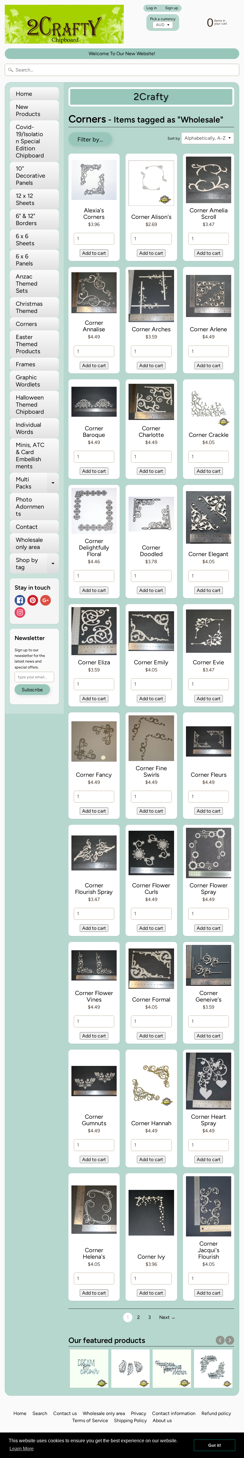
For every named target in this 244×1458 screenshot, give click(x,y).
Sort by (174, 138)
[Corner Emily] (151, 632)
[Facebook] (20, 600)
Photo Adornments (30, 506)
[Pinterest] (32, 600)
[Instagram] (20, 612)
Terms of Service (90, 1420)
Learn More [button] (22, 1448)
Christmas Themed (29, 307)
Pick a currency (163, 19)
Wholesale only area (29, 543)
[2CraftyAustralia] (64, 24)
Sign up (171, 8)
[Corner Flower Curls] (151, 854)
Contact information (173, 1413)
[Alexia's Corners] (94, 181)
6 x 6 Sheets (25, 240)
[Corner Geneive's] (209, 966)
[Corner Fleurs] (209, 742)
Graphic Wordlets (28, 381)
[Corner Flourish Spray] (94, 854)
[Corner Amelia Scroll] (209, 181)
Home (24, 93)
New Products (28, 110)
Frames (25, 364)
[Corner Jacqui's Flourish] (209, 1207)
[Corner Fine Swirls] (151, 739)
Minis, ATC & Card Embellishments (30, 455)
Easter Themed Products (28, 344)
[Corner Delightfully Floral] (94, 512)
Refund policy (216, 1413)
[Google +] (45, 600)
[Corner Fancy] (94, 742)
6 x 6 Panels (24, 260)
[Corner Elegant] (209, 518)
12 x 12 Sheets (25, 199)
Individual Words (28, 428)
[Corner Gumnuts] (94, 1082)
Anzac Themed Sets (26, 283)
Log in (151, 8)
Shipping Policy (130, 1420)
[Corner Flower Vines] (94, 966)
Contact (27, 526)
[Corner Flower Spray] (209, 854)
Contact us (65, 1413)
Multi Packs (37, 483)
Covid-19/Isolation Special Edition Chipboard (30, 141)
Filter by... (90, 139)
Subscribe (32, 690)
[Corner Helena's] (94, 1210)
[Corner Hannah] (151, 1085)
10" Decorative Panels (30, 175)
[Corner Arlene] (209, 297)
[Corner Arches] (151, 297)
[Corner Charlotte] (151, 403)
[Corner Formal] (151, 970)
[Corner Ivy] (151, 1214)
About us (162, 1420)
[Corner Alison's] (151, 184)
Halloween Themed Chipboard (30, 404)
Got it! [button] (214, 1445)
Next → (167, 1317)
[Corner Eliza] (94, 632)
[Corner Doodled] (151, 515)
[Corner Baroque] (94, 403)
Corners (26, 323)
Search (39, 1413)
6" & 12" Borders (26, 219)
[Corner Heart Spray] (209, 1082)
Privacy (138, 1413)
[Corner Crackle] (209, 406)
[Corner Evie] (209, 632)
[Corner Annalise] (94, 294)
